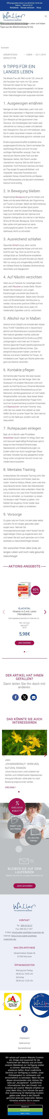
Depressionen (13, 407)
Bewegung (20, 197)
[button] (46, 610)
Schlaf (15, 245)
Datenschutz (24, 1043)
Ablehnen (25, 1107)
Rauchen (17, 286)
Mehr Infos (25, 1113)
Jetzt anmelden (24, 885)
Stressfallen (8, 438)
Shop (38, 7)
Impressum (25, 1038)
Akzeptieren (25, 1110)
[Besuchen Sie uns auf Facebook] (24, 1029)
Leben (29, 54)
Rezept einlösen (27, 7)
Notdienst (14, 7)
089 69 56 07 (28, 5)
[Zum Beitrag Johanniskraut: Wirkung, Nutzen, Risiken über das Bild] (24, 742)
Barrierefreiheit (24, 1048)
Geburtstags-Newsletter (10, 56)
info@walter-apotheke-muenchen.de (28, 932)
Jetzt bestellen (24, 643)
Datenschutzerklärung (24, 1103)
